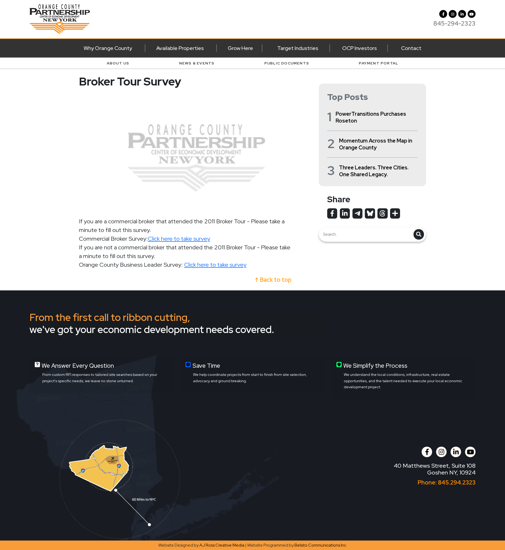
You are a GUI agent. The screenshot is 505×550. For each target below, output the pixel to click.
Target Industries (297, 48)
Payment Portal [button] (378, 63)
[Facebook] (443, 14)
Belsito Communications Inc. (321, 545)
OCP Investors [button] (359, 48)
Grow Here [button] (240, 48)
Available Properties (180, 48)
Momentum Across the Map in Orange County (375, 144)
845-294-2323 (454, 23)
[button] (453, 14)
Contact (411, 48)
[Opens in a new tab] (332, 213)
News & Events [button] (197, 63)
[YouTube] (472, 14)
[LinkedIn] (462, 14)
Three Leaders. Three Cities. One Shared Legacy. (373, 171)
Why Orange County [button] (108, 48)
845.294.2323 (457, 482)
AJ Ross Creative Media (221, 545)
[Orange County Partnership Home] (59, 18)
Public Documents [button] (286, 63)
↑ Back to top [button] (273, 280)
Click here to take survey (179, 239)
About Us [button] (118, 63)
